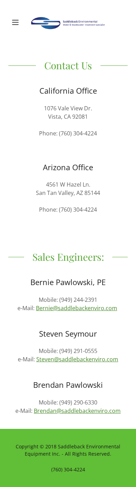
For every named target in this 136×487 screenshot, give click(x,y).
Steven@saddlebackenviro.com (77, 359)
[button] (17, 22)
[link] (68, 22)
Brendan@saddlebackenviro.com (77, 411)
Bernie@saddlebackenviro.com (76, 308)
